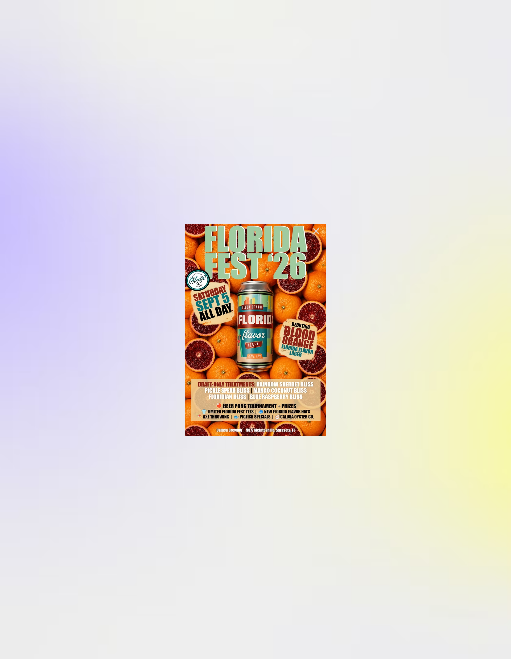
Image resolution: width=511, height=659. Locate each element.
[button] (316, 231)
